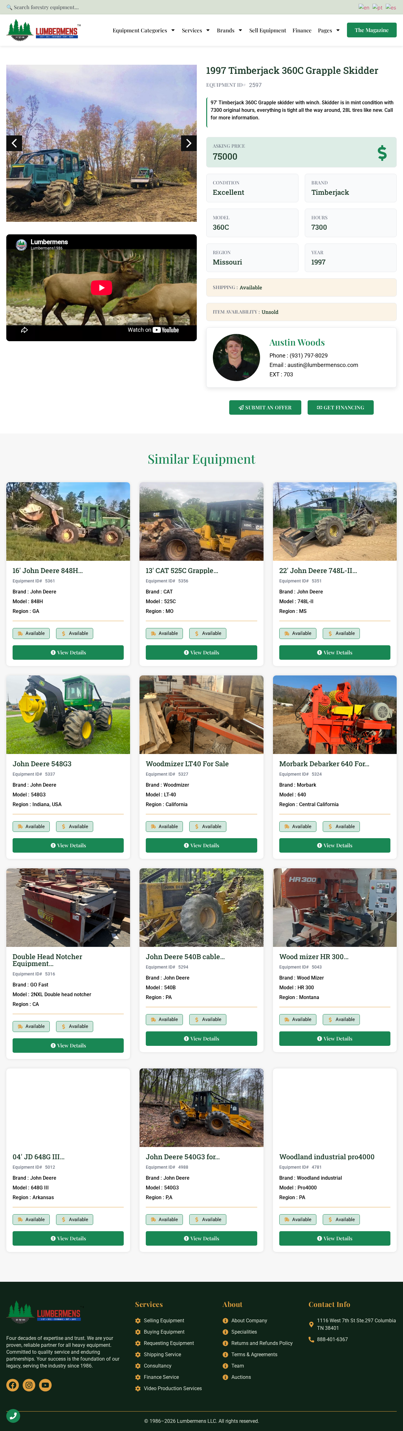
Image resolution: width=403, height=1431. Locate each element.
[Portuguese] (376, 7)
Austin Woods (297, 342)
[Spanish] (390, 7)
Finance (302, 30)
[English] (363, 7)
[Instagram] (29, 1385)
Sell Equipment (267, 30)
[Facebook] (12, 1385)
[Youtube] (45, 1385)
